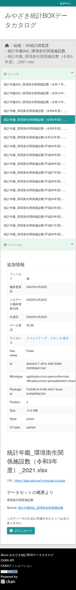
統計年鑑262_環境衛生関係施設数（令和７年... (35, 84)
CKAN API (7, 560)
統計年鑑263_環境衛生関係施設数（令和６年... (35, 93)
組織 (17, 45)
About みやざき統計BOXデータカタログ (27, 555)
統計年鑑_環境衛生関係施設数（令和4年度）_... (36, 111)
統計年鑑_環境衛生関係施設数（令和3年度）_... (36, 119)
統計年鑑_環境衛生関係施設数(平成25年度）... (35, 190)
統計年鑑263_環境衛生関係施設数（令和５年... (35, 102)
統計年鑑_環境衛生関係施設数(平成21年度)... (34, 225)
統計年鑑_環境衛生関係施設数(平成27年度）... (35, 172)
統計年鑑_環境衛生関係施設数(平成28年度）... (35, 163)
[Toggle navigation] (9, 33)
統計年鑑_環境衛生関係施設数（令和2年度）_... (36, 128)
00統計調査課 (37, 45)
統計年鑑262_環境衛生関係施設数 (36, 50)
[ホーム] (7, 45)
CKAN (8, 581)
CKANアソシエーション (16, 566)
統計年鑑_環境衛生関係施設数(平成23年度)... (34, 207)
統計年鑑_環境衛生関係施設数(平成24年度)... (34, 199)
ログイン (65, 3)
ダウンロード (23, 531)
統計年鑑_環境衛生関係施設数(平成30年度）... (35, 146)
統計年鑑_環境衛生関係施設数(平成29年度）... (35, 155)
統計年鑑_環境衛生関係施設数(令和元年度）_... (35, 137)
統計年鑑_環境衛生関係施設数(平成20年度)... (34, 234)
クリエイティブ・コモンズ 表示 (47, 338)
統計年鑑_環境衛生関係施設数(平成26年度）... (35, 181)
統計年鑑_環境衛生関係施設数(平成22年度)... (34, 216)
